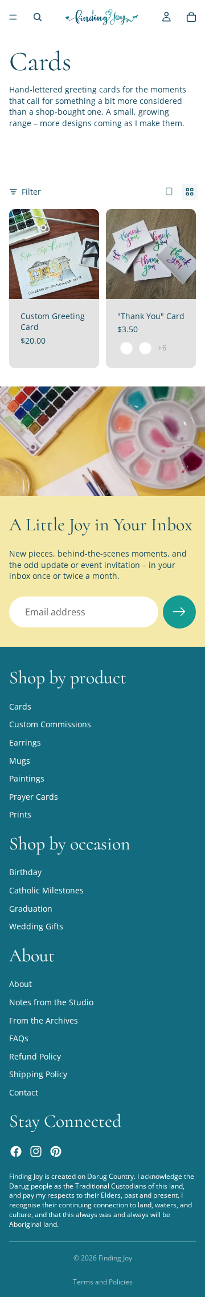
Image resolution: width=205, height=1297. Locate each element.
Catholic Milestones (46, 890)
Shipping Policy (38, 1074)
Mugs (19, 760)
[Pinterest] (56, 1151)
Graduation (30, 908)
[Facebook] (16, 1151)
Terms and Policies (103, 1282)
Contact (23, 1092)
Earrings (25, 742)
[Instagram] (36, 1151)
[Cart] (191, 17)
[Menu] (13, 17)
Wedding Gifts (36, 926)
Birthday (25, 872)
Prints (20, 814)
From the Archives (43, 1019)
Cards (20, 705)
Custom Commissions (50, 724)
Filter (31, 191)
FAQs (18, 1038)
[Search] (37, 17)
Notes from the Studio (51, 1002)
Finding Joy (115, 1258)
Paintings (26, 778)
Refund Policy (35, 1056)
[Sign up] (179, 612)
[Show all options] (162, 348)
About (20, 983)
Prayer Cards (33, 796)
